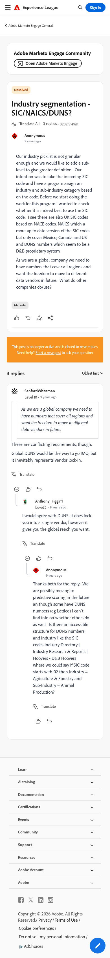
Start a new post (48, 352)
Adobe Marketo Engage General (30, 25)
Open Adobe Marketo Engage (51, 63)
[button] (29, 124)
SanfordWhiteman (40, 390)
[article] (55, 441)
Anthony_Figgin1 (49, 501)
